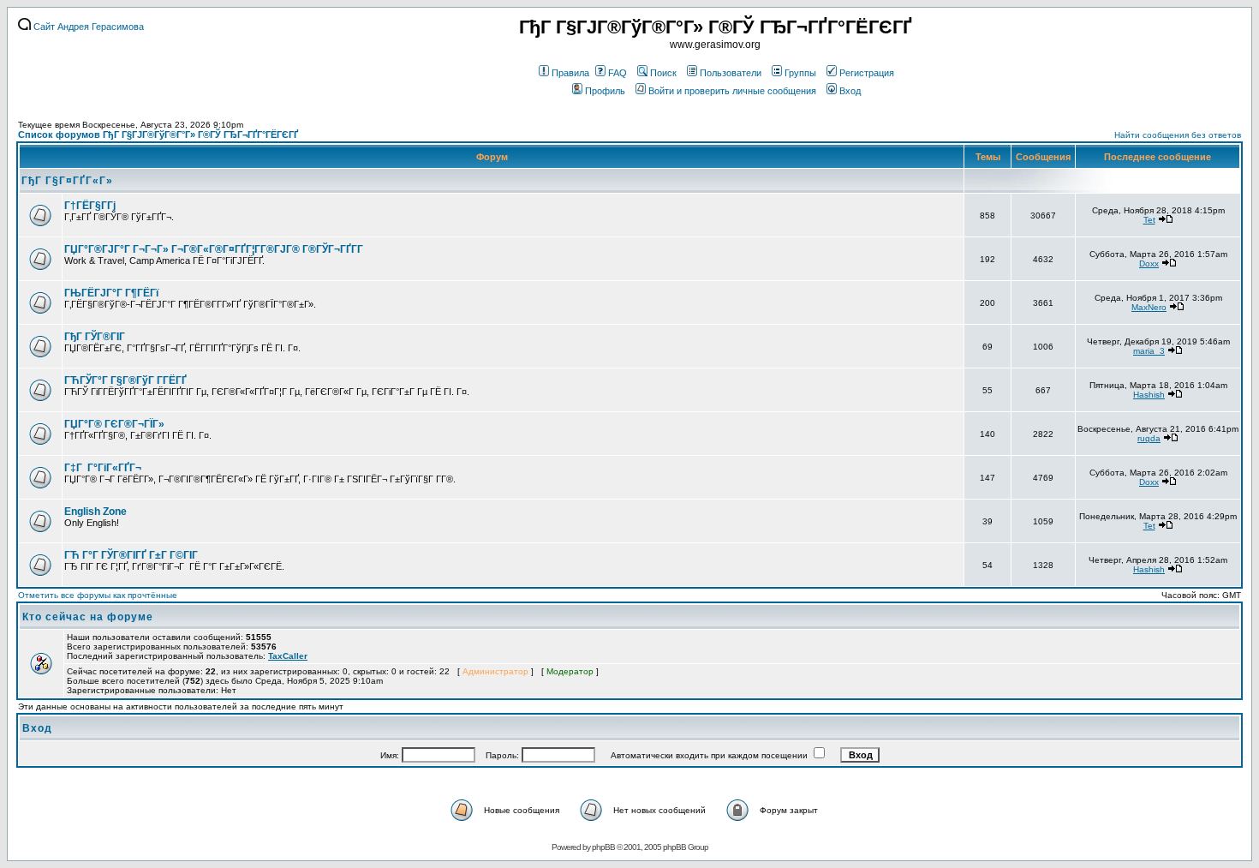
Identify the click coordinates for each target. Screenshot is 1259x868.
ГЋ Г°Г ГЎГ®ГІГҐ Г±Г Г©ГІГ (132, 555)
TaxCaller (287, 656)
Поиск (663, 73)
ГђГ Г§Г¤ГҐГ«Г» (67, 181)
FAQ (617, 73)
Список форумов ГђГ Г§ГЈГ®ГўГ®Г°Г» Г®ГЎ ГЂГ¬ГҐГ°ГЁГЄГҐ (158, 134)
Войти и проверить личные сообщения (732, 91)
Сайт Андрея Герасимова (87, 26)
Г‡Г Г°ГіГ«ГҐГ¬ (102, 468)
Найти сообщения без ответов (1177, 135)
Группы (800, 73)
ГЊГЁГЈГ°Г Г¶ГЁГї (111, 293)
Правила (570, 73)
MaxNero (1149, 307)
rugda (1149, 438)
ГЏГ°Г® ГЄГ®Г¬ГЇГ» (114, 424)
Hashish (1149, 394)
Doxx (1149, 263)
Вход (850, 91)
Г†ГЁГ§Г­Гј (90, 206)
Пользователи (730, 73)
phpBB (603, 847)
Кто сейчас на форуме (87, 617)
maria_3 (1149, 351)
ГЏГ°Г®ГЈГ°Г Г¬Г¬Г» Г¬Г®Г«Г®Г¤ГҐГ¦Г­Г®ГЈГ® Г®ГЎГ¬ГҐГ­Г (215, 249)
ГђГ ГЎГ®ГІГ (96, 337)
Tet (1149, 219)
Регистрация (866, 73)
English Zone (95, 512)
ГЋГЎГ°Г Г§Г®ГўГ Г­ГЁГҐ (125, 380)
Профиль (605, 91)
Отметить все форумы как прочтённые (97, 595)
